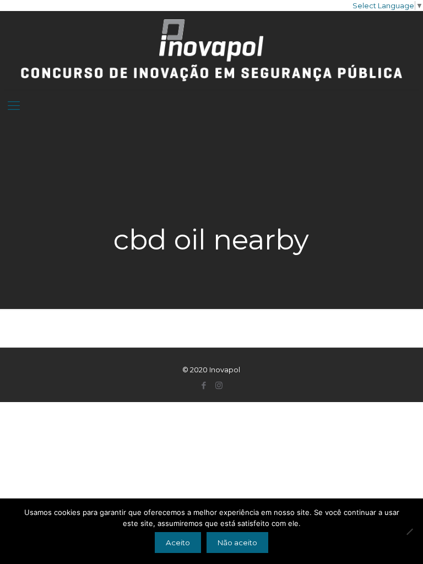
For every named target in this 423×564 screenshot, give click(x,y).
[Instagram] (219, 385)
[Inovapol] (212, 50)
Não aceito (237, 542)
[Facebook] (204, 385)
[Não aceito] (409, 531)
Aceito (178, 542)
